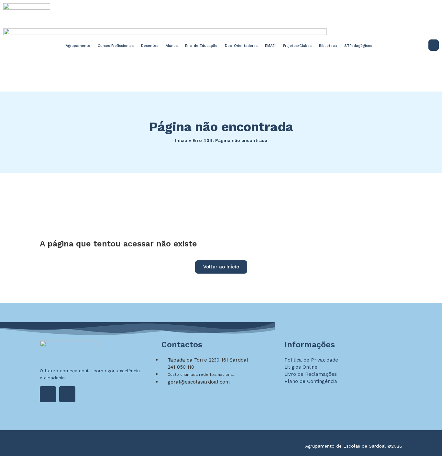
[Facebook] (48, 394)
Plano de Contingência (310, 381)
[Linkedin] (67, 394)
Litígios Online (300, 367)
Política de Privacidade (311, 360)
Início (181, 140)
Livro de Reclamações (310, 374)
